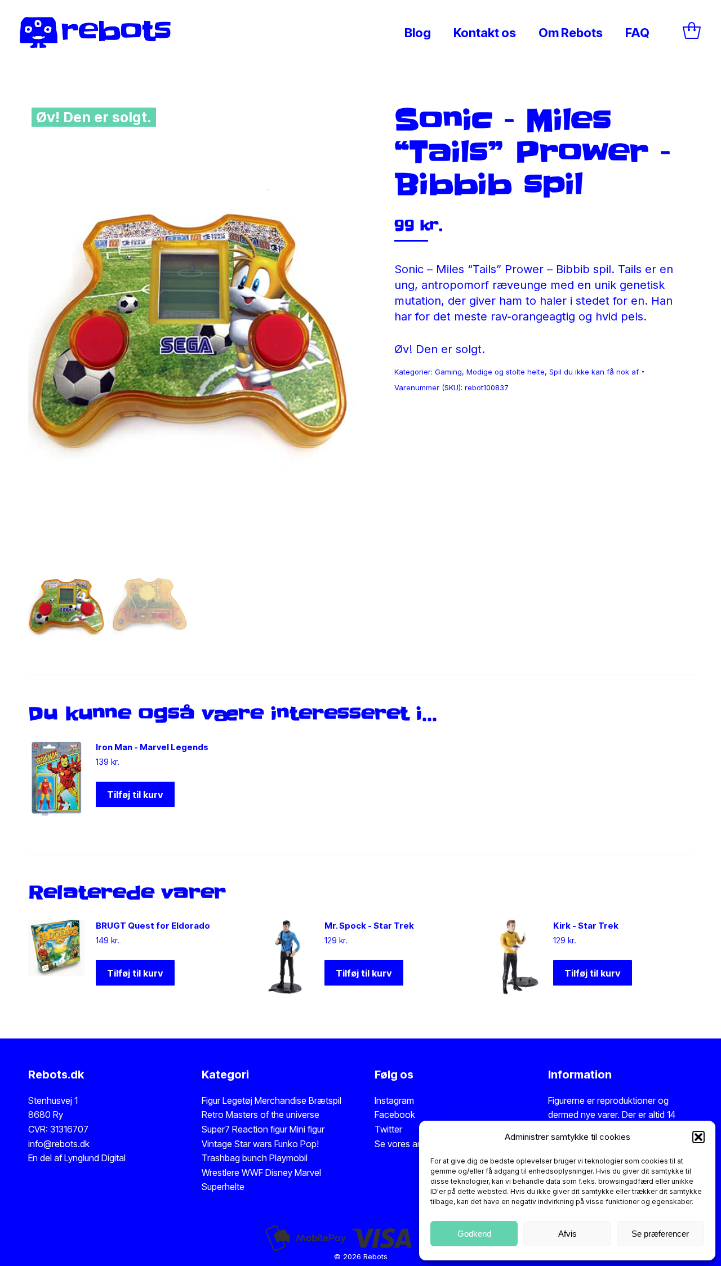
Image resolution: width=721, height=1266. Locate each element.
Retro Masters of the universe (260, 1114)
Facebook (395, 1114)
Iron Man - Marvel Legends (152, 747)
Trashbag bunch (235, 1158)
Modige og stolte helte (505, 371)
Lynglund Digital (95, 1158)
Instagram (394, 1100)
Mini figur (307, 1129)
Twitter (388, 1129)
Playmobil (288, 1158)
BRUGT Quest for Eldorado (153, 925)
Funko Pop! (296, 1143)
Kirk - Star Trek (585, 925)
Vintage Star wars (238, 1143)
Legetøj (237, 1100)
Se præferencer (660, 1233)
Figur (211, 1100)
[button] (698, 1137)
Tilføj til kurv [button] (135, 794)
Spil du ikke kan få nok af (594, 371)
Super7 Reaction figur (244, 1129)
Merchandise (280, 1100)
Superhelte (223, 1186)
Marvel (306, 1172)
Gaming (448, 371)
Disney (278, 1172)
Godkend (474, 1233)
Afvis (567, 1233)
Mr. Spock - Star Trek (369, 925)
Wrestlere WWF (232, 1172)
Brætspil (325, 1100)
